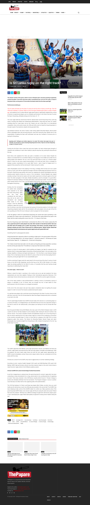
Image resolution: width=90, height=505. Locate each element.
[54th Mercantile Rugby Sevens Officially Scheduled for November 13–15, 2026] (15, 447)
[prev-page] (8, 459)
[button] (78, 12)
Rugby (12, 37)
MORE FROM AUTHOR (24, 438)
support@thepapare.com (23, 489)
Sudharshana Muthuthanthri (13, 423)
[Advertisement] (45, 25)
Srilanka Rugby (50, 421)
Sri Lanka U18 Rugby (33, 421)
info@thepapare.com (18, 490)
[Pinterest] (15, 92)
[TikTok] (12, 492)
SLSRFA (17, 421)
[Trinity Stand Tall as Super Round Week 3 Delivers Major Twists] (32, 447)
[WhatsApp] (18, 92)
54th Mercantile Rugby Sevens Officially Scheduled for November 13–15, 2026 (14, 455)
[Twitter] (12, 92)
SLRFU (13, 421)
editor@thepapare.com (23, 487)
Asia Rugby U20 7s (19, 419)
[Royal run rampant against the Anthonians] (63, 111)
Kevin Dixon (50, 419)
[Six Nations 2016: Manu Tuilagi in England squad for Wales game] (63, 118)
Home (8, 37)
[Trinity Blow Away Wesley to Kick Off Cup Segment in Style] (48, 447)
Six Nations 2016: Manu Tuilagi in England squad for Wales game (75, 118)
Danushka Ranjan (28, 419)
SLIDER (9, 421)
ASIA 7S (13, 419)
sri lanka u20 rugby (42, 421)
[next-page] (10, 459)
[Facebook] (8, 92)
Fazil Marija (35, 419)
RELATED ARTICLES (12, 438)
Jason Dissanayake (42, 419)
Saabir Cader (13, 86)
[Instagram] (10, 492)
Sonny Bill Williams (24, 421)
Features (14, 79)
